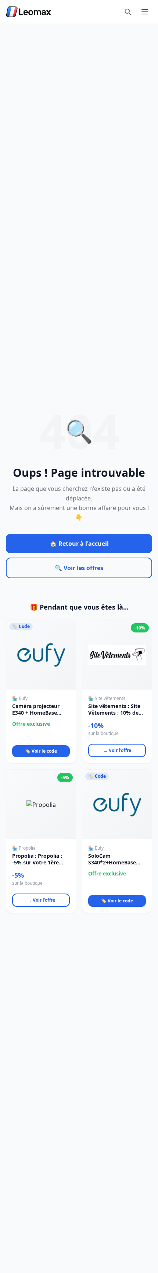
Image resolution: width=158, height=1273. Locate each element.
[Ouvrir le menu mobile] (144, 11)
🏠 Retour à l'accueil (79, 544)
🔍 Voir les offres (79, 568)
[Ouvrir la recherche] (127, 11)
